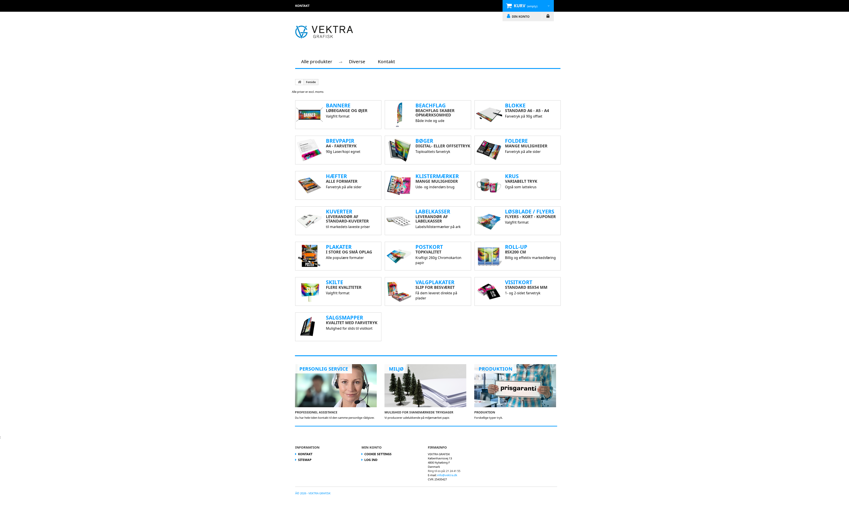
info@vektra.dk (447, 475)
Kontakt (386, 61)
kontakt (302, 6)
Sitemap (305, 460)
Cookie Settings (378, 454)
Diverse (357, 61)
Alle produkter (316, 61)
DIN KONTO (521, 16)
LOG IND (548, 17)
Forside (311, 82)
